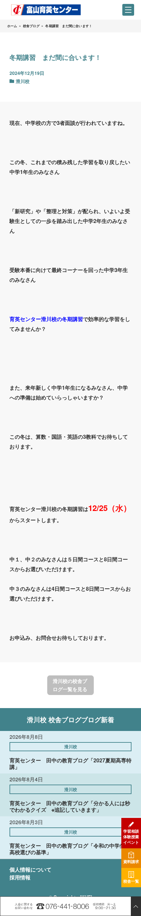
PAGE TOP (136, 906)
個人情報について (30, 869)
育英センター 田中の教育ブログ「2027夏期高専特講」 (70, 763)
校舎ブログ (31, 26)
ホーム (12, 26)
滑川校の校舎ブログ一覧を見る (70, 685)
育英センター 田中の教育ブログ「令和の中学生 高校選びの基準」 (70, 849)
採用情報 (20, 877)
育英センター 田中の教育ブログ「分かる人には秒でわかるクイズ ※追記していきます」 (70, 806)
